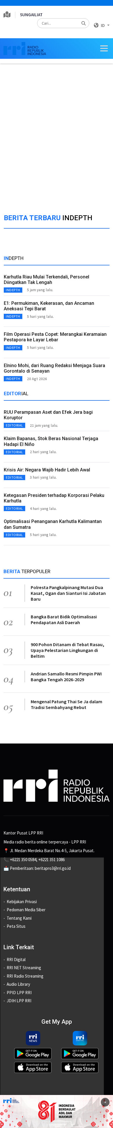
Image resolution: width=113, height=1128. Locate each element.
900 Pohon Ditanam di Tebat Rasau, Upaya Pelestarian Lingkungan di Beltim (67, 650)
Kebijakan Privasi (22, 901)
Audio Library (18, 984)
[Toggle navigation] (104, 48)
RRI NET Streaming (24, 967)
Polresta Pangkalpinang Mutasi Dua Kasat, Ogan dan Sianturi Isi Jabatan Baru (68, 593)
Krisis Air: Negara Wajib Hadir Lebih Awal (47, 470)
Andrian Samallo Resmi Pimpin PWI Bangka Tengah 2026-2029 (66, 676)
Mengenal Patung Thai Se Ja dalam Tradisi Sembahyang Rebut (66, 704)
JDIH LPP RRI (19, 1000)
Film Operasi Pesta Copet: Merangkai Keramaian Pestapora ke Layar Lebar (55, 336)
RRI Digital (16, 959)
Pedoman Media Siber (26, 909)
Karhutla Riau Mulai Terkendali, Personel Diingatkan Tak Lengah (46, 279)
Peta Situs (16, 926)
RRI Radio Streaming (25, 976)
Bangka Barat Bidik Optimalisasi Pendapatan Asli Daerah (64, 619)
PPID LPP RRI (19, 992)
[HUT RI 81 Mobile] (56, 1111)
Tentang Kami (19, 918)
